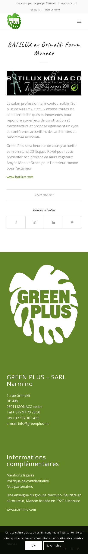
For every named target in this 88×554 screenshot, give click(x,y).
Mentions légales (20, 475)
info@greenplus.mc (33, 423)
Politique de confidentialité (28, 481)
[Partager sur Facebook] (16, 222)
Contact (35, 9)
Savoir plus (54, 545)
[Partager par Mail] (72, 222)
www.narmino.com (21, 509)
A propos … (67, 3)
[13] (44, 83)
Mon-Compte (52, 9)
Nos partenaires (20, 486)
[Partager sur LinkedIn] (53, 222)
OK (33, 545)
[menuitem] (36, 3)
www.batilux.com (20, 176)
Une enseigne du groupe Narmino (36, 3)
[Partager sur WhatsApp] (35, 222)
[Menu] (79, 21)
